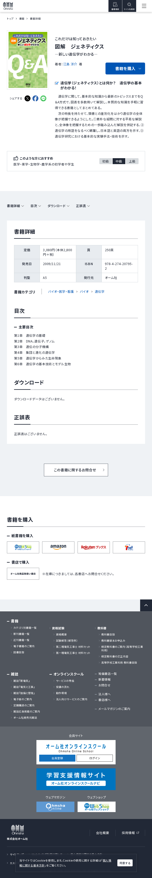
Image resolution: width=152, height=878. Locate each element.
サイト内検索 (129, 9)
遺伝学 (100, 291)
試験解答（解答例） (67, 640)
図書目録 (18, 652)
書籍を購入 (125, 68)
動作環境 (61, 693)
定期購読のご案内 (24, 705)
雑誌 (14, 674)
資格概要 (61, 634)
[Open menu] (144, 6)
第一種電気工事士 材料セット (73, 653)
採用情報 (132, 833)
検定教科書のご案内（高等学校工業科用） (122, 648)
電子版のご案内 (22, 699)
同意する (125, 863)
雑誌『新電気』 (21, 681)
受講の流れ (62, 687)
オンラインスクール (68, 674)
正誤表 (81, 205)
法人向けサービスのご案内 (71, 699)
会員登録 (57, 758)
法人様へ (104, 694)
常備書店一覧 (107, 674)
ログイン (94, 758)
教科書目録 (108, 634)
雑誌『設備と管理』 (24, 693)
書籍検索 (115, 9)
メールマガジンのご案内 (114, 709)
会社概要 (102, 832)
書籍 (22, 18)
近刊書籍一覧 (21, 640)
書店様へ (104, 700)
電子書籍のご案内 (24, 646)
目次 (33, 205)
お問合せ (104, 685)
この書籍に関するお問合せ (75, 469)
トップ (10, 18)
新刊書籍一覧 (21, 634)
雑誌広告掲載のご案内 (28, 711)
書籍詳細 (13, 205)
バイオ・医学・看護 (61, 291)
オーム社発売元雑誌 (25, 717)
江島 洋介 (70, 64)
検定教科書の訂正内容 (114, 656)
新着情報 (104, 679)
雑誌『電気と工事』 (24, 687)
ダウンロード (57, 205)
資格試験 (58, 628)
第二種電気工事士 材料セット (73, 647)
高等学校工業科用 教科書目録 (119, 662)
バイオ (84, 291)
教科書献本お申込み (113, 640)
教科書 (102, 628)
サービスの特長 (65, 681)
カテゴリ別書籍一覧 (25, 628)
